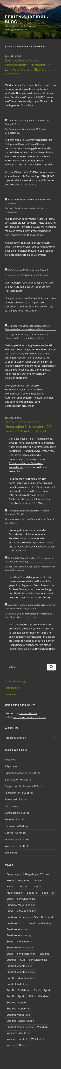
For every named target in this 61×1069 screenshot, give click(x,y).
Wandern (42, 1027)
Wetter (11, 1045)
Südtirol (11, 959)
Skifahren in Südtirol (16, 826)
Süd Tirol (45, 953)
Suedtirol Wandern (17, 929)
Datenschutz (12, 687)
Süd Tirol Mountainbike (33, 959)
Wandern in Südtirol (16, 846)
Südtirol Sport (42, 990)
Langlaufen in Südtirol (17, 812)
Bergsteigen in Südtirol (18, 779)
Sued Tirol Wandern (40, 923)
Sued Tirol (48, 892)
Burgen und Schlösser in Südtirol (24, 786)
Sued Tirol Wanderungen (21, 953)
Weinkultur (11, 852)
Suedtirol (32, 892)
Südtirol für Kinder (15, 832)
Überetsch (25, 1045)
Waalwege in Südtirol (17, 839)
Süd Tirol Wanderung (19, 1008)
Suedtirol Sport (15, 923)
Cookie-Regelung (15, 681)
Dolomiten (24, 880)
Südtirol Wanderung (18, 1014)
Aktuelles (10, 759)
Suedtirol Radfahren (18, 917)
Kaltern (11, 886)
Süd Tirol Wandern (17, 1002)
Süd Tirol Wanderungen (20, 1020)
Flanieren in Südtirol (16, 799)
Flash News (11, 806)
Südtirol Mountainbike (19, 966)
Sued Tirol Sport (43, 917)
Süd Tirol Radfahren (18, 990)
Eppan (38, 880)
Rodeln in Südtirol (15, 819)
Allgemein (11, 766)
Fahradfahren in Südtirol (19, 792)
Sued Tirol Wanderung (20, 941)
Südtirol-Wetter (28, 713)
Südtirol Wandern (38, 996)
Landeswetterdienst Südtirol (29, 717)
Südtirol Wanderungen (20, 1027)
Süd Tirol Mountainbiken (21, 978)
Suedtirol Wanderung (19, 935)
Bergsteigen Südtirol (37, 874)
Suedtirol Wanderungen (20, 947)
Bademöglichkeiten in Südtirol (22, 773)
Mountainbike (15, 892)
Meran (37, 886)
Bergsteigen (14, 874)
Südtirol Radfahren (17, 984)
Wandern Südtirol (17, 1039)
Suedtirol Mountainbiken (21, 904)
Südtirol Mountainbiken (20, 972)
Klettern (24, 886)
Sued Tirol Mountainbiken (21, 911)
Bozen (10, 880)
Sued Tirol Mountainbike (21, 898)
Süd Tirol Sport (15, 996)
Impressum (11, 694)
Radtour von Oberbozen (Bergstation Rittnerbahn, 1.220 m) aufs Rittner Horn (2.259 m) (29, 426)
